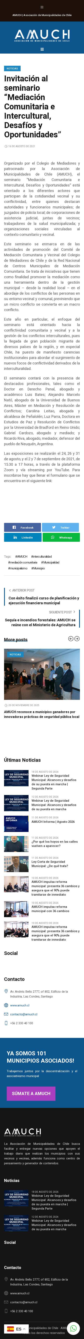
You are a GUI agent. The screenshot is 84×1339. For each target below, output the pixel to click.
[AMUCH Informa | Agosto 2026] (16, 828)
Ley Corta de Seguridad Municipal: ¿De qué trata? (50, 869)
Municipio (39, 568)
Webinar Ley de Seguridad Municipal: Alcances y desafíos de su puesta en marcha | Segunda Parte (54, 787)
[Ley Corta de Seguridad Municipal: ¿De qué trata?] (16, 868)
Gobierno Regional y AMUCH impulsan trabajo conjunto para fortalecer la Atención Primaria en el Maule (41, 717)
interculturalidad (42, 556)
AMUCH (22, 556)
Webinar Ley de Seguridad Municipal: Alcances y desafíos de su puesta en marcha (54, 810)
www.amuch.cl (19, 1010)
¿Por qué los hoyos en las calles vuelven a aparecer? (55, 849)
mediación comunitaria (23, 562)
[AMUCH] (42, 34)
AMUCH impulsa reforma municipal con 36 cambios (50, 914)
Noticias (12, 68)
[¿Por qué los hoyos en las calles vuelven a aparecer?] (16, 848)
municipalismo (18, 568)
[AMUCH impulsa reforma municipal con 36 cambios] (16, 914)
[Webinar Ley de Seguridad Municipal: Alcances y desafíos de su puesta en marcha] (16, 808)
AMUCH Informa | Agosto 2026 (53, 827)
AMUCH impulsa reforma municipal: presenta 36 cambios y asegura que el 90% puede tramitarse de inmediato (56, 893)
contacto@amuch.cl (23, 1019)
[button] (73, 1328)
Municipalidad (51, 562)
